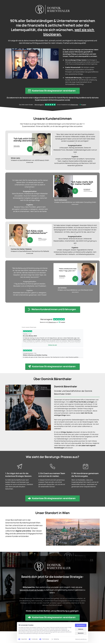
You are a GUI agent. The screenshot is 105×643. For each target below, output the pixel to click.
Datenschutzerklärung (80, 639)
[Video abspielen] (32, 63)
